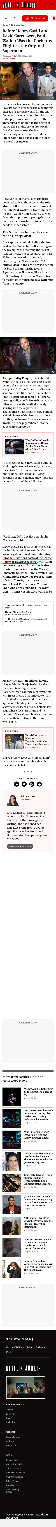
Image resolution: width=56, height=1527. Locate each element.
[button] (54, 98)
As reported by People (16, 378)
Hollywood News (18, 25)
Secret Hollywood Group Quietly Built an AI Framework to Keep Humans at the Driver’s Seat (38, 1179)
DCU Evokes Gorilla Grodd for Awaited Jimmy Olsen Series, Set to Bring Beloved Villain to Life (39, 1115)
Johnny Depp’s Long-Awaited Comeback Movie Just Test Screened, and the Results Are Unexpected (38, 1265)
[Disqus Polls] (28, 893)
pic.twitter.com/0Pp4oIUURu (18, 614)
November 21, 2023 (14, 621)
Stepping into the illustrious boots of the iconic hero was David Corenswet (27, 558)
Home (5, 25)
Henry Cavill (22, 119)
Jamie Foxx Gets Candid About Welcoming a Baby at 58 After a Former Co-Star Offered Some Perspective (38, 1201)
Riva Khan (10, 59)
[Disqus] (28, 977)
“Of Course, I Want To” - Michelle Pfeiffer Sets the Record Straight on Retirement (38, 1222)
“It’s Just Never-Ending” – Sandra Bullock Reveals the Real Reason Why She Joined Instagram (38, 1158)
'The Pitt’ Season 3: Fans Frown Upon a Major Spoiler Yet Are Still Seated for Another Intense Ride (37, 1244)
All (16, 18)
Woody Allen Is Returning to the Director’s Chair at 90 (38, 1092)
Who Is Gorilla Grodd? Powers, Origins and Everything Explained (36, 1135)
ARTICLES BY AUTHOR (20, 846)
